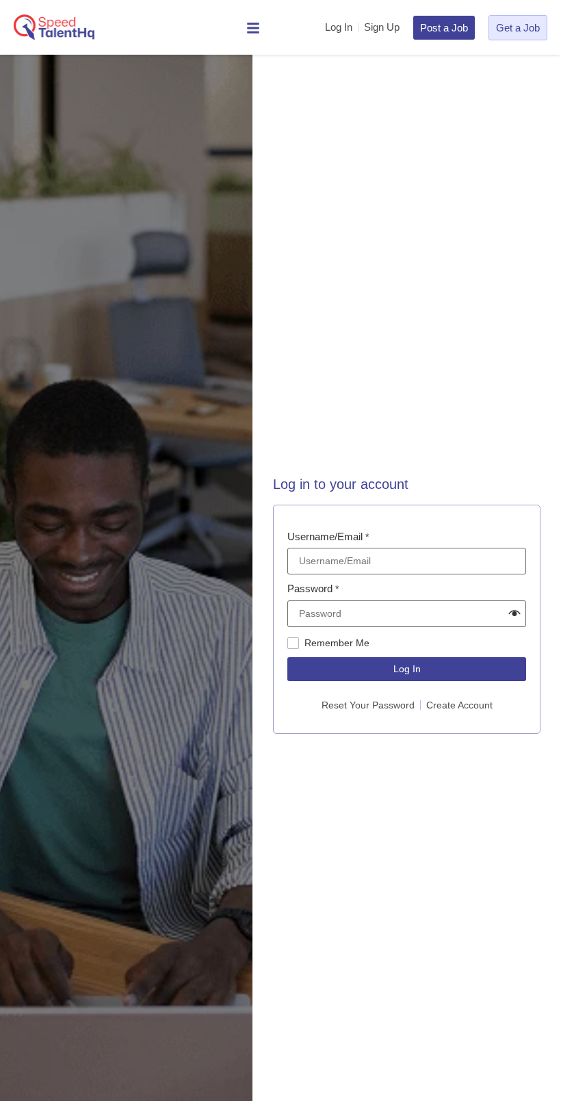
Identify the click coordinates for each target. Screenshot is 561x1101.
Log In (407, 668)
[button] (514, 613)
